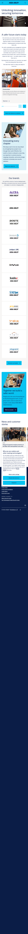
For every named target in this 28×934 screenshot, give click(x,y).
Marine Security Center (6, 498)
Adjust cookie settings (14, 474)
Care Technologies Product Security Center (11, 500)
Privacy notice (5, 487)
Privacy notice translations (7, 489)
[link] (6, 101)
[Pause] (25, 23)
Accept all (14, 482)
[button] (24, 106)
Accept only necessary (14, 478)
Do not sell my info (6, 493)
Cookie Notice (5, 491)
